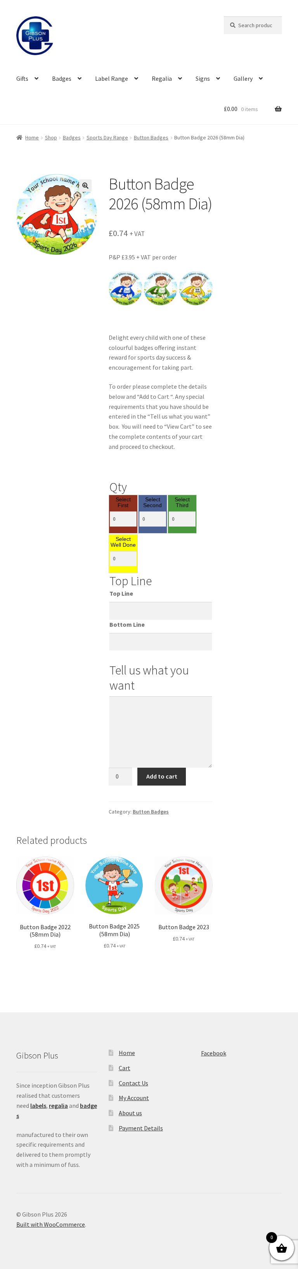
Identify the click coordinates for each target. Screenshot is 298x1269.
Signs (203, 78)
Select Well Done (123, 542)
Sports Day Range (107, 137)
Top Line (121, 593)
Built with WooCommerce (50, 1224)
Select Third (182, 502)
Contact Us (133, 1083)
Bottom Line (127, 624)
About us (130, 1113)
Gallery (243, 78)
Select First (123, 502)
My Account (134, 1098)
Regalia (162, 78)
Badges (61, 78)
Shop (51, 137)
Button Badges (151, 137)
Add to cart (161, 776)
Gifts (22, 78)
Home (32, 137)
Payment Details (141, 1128)
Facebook (213, 1053)
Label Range (111, 78)
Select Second (152, 502)
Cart (124, 1068)
